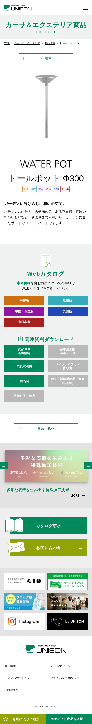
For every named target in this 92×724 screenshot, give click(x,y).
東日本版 (24, 322)
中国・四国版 (24, 311)
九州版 (67, 311)
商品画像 (24, 351)
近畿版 (67, 300)
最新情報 (10, 666)
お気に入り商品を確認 (67, 719)
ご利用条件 (11, 690)
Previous (4, 465)
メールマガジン (60, 666)
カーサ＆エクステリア (27, 43)
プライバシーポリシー (65, 678)
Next (88, 465)
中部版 (24, 300)
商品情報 (50, 43)
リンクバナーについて (19, 678)
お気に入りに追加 (26, 719)
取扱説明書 (24, 366)
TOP (7, 43)
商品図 (24, 381)
